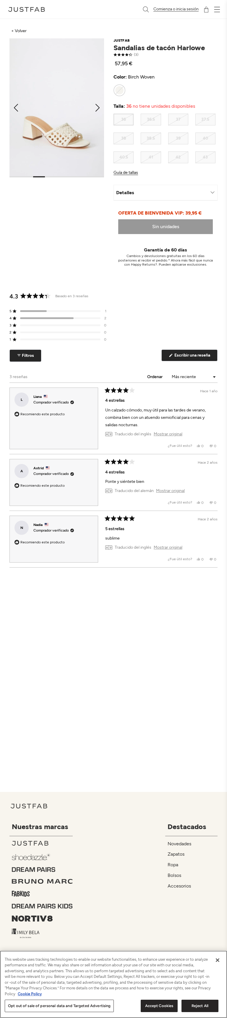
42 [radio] (178, 157)
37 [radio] (178, 119)
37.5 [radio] (205, 119)
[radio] (119, 90)
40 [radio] (205, 138)
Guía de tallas (126, 172)
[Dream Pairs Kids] (42, 906)
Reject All (200, 1006)
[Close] (217, 960)
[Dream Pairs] (42, 869)
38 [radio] (123, 138)
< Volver (19, 30)
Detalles (125, 192)
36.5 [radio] (151, 119)
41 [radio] (151, 157)
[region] (113, 984)
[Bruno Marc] (42, 881)
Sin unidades (165, 226)
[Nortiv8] (42, 918)
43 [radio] (205, 157)
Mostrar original (168, 434)
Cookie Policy (30, 994)
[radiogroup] (164, 90)
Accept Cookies (159, 1006)
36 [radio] (123, 119)
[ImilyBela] (42, 933)
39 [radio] (178, 138)
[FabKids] (42, 894)
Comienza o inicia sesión (176, 9)
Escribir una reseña (196, 356)
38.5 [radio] (151, 138)
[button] (57, 311)
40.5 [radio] (123, 157)
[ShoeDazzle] (42, 856)
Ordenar (155, 376)
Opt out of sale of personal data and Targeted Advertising (59, 1006)
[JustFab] (42, 843)
